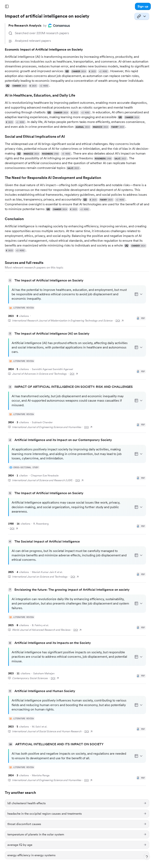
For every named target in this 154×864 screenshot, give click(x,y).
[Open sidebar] (6, 6)
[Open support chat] (147, 857)
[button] (143, 6)
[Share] (141, 16)
